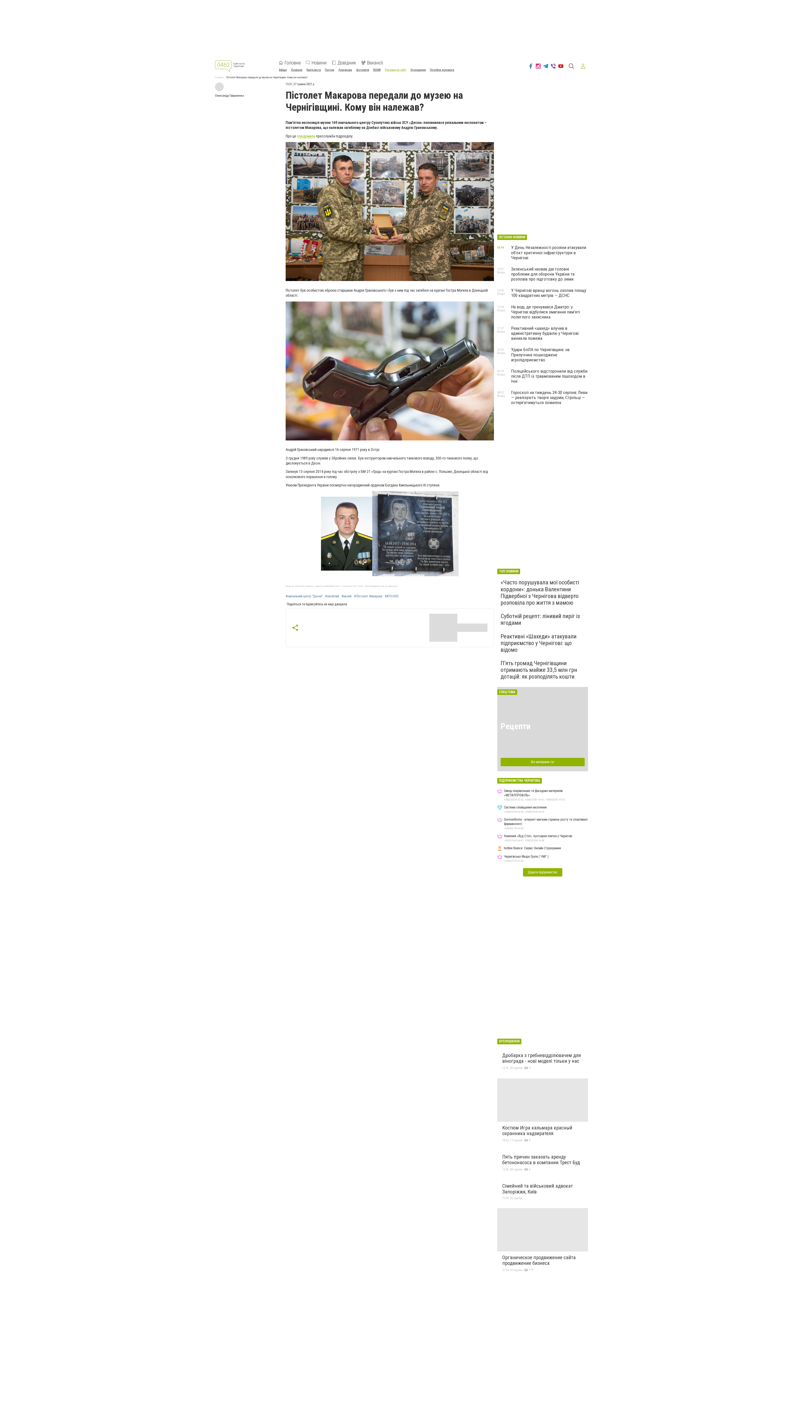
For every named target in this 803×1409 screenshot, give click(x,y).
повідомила (306, 136)
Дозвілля (296, 70)
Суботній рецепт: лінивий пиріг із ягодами (540, 619)
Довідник (347, 63)
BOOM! (377, 70)
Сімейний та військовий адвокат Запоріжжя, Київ (537, 1189)
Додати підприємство (542, 872)
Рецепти (516, 726)
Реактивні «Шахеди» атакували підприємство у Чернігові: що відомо (539, 643)
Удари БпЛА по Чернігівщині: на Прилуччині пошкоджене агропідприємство (540, 354)
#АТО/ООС (392, 596)
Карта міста (314, 70)
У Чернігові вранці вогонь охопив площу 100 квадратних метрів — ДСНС (548, 293)
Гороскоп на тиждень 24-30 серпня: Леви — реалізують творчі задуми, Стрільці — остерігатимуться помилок (549, 397)
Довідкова (345, 70)
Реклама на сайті (395, 70)
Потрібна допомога (442, 70)
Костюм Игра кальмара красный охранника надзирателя (537, 1131)
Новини (319, 63)
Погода (329, 70)
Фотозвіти (362, 70)
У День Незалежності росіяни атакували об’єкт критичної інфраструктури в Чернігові (548, 252)
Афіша (283, 70)
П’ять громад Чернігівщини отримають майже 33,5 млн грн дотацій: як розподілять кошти (539, 670)
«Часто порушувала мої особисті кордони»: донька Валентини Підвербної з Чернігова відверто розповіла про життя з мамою (540, 592)
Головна (293, 63)
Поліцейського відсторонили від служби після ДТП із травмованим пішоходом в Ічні (549, 376)
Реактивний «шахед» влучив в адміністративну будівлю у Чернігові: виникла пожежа (545, 333)
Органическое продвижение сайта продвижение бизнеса (539, 1260)
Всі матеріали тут (543, 762)
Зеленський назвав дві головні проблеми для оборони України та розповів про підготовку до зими (542, 274)
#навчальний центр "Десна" (304, 596)
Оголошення (418, 70)
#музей (346, 596)
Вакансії (375, 63)
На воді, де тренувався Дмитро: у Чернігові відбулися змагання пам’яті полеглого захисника (545, 312)
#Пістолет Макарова (368, 596)
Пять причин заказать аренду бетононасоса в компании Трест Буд (541, 1160)
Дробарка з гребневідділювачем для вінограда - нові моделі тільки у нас (541, 1058)
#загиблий (332, 596)
